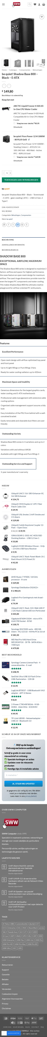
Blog (27, 1027)
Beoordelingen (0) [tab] (10, 250)
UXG (20, 948)
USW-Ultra (7, 948)
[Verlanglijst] (35, 4)
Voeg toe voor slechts (27, 123)
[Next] (41, 35)
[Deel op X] (13, 225)
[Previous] (6, 35)
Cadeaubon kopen (10, 994)
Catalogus (13, 70)
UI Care (5, 936)
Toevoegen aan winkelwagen (21, 180)
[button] (3, 4)
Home (4, 70)
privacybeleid (30, 796)
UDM (35, 932)
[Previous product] (9, 86)
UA (29, 932)
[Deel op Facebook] (9, 225)
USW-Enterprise (8, 940)
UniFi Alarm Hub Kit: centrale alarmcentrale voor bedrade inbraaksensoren (21, 868)
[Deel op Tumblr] (27, 225)
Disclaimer (6, 1008)
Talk (4, 932)
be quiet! (10, 219)
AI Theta (6, 924)
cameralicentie (22, 924)
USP (34, 936)
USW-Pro (38, 940)
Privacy (5, 1003)
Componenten (24, 70)
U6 (21, 932)
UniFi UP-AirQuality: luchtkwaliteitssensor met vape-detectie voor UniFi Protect (25, 904)
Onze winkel (18, 1027)
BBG (12, 924)
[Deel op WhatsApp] (4, 225)
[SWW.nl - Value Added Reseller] (16, 4)
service (41, 928)
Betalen (5, 979)
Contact (35, 1027)
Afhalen (5, 984)
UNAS (18, 936)
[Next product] (4, 86)
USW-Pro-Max (20, 944)
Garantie (6, 974)
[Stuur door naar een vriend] (18, 225)
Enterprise (11, 928)
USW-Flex (20, 940)
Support (5, 969)
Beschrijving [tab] (8, 240)
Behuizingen (37, 70)
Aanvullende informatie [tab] (13, 245)
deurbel (32, 924)
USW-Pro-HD (8, 944)
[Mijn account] (39, 4)
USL (29, 936)
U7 (25, 932)
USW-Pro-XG (32, 944)
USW (40, 936)
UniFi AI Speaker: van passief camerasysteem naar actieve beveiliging (25, 892)
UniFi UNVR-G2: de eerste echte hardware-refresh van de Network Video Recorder (25, 880)
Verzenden (6, 989)
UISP (12, 936)
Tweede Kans (12, 932)
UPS (24, 936)
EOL (19, 928)
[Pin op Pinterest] (22, 225)
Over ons (7, 1027)
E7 (38, 924)
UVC (14, 948)
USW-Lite (29, 940)
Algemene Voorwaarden (12, 998)
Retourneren (7, 965)
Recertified (33, 928)
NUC (25, 928)
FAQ (42, 1027)
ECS (4, 928)
